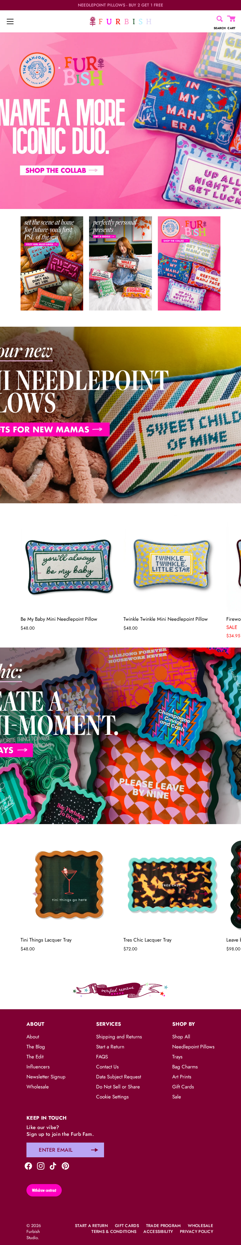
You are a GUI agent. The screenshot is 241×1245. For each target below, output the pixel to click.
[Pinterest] (65, 1165)
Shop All (181, 1036)
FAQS (102, 1056)
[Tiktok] (53, 1165)
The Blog (35, 1046)
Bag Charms (185, 1066)
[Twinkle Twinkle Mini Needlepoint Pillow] (171, 563)
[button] (36, 573)
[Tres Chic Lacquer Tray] (171, 884)
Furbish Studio (33, 1234)
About (32, 1036)
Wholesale (37, 1086)
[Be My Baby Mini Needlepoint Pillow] (69, 563)
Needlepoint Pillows (193, 1046)
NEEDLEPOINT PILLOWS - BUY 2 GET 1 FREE (120, 5)
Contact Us (107, 1066)
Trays (177, 1056)
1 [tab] (120, 322)
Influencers (38, 1066)
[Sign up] (94, 1150)
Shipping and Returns (119, 1036)
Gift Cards (183, 1086)
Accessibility (158, 1231)
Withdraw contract (44, 1190)
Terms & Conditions (113, 1231)
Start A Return (91, 1226)
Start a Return (110, 1046)
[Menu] (10, 21)
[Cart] (231, 18)
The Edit (34, 1056)
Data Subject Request (118, 1076)
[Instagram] (40, 1165)
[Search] (219, 18)
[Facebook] (28, 1165)
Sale (176, 1096)
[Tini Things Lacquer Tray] (69, 884)
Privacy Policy (196, 1231)
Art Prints (181, 1076)
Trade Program (163, 1226)
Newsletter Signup (46, 1076)
